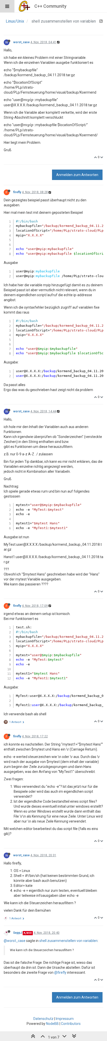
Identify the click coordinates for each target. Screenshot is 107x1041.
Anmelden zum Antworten (77, 175)
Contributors (71, 1024)
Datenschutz (43, 1019)
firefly (17, 192)
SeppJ (17, 932)
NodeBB (52, 1024)
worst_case (21, 42)
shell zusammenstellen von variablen (68, 941)
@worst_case (14, 941)
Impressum (65, 1019)
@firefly (60, 972)
